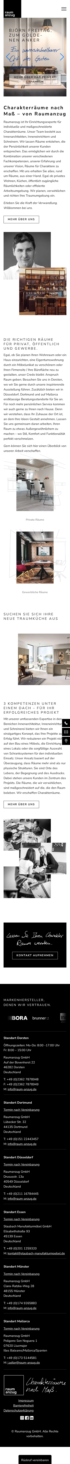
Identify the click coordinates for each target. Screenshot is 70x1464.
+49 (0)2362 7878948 (23, 1079)
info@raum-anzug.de (22, 1089)
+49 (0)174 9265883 (22, 1303)
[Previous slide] (8, 57)
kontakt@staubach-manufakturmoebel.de (36, 1253)
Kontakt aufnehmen (35, 955)
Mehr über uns (21, 804)
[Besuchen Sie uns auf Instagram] (22, 1418)
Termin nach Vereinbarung (22, 1110)
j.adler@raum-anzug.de (24, 1363)
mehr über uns (21, 219)
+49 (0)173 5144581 (22, 1358)
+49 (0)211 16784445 (23, 1194)
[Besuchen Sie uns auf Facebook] (27, 1418)
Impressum (26, 1401)
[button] (29, 681)
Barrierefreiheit (23, 1405)
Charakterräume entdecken (35, 76)
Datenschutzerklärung (19, 1410)
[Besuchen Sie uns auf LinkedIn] (32, 1418)
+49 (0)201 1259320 (22, 1248)
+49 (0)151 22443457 (23, 1139)
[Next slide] (62, 57)
